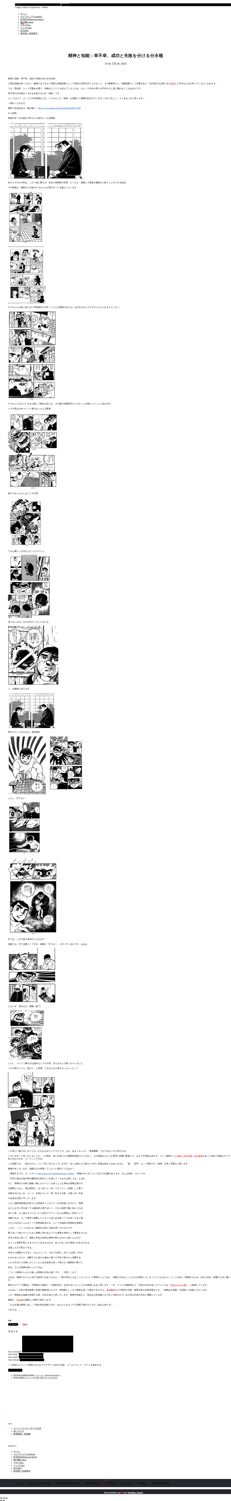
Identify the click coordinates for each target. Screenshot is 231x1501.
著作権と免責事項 (28, 33)
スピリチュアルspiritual (31, 16)
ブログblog (25, 25)
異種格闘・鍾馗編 (21, 1434)
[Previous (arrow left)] (1, 1500)
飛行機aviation (26, 22)
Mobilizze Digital (135, 1493)
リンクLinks (26, 28)
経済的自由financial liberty (32, 19)
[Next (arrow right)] (4, 1500)
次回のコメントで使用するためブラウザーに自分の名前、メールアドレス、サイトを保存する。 (57, 1365)
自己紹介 (24, 30)
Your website (13, 1360)
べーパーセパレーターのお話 (27, 1428)
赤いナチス (18, 1431)
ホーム (23, 14)
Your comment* (15, 1352)
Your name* (13, 1354)
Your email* (13, 1357)
